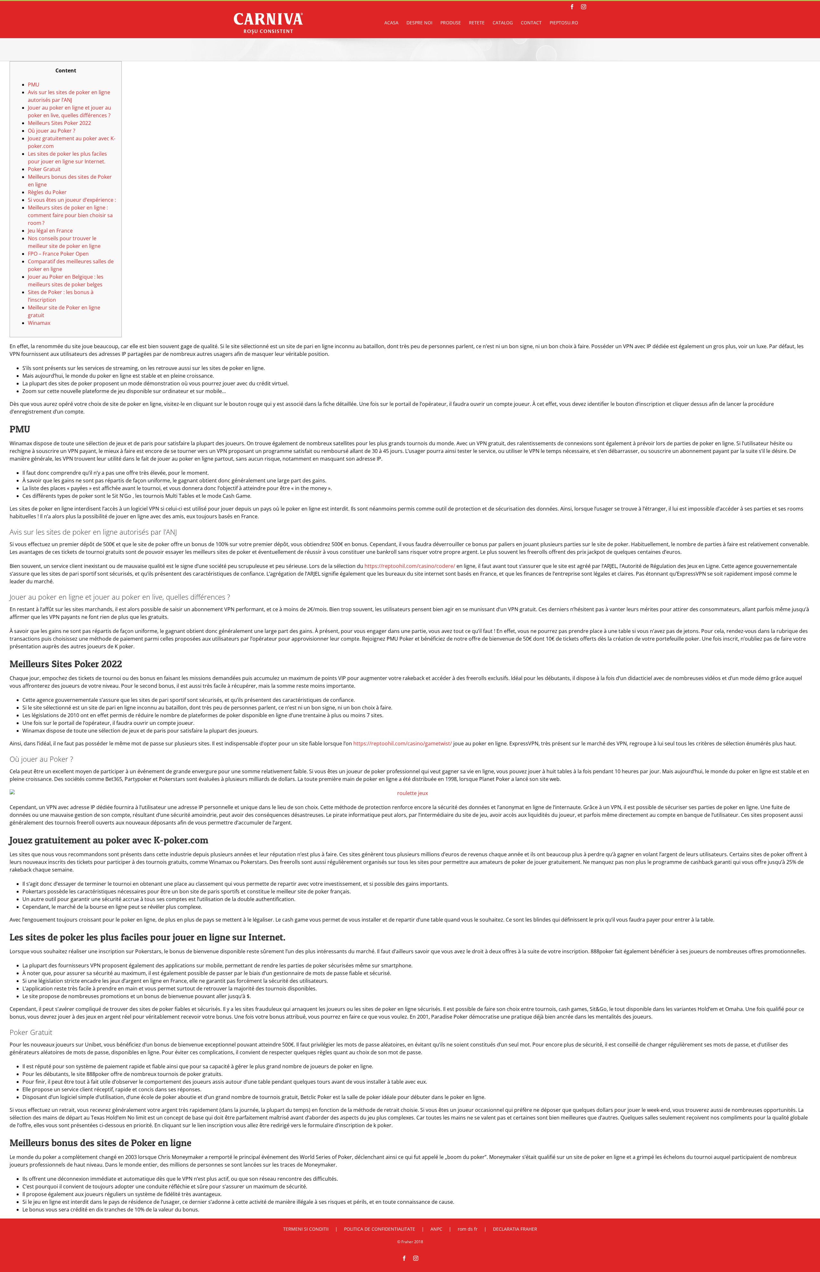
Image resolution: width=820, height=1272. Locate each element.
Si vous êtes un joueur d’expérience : (72, 199)
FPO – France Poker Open (58, 253)
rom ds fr (468, 1229)
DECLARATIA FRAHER (515, 1229)
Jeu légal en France (50, 230)
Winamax (39, 322)
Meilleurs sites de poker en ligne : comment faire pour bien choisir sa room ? (70, 215)
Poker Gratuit (44, 169)
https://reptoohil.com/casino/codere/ (410, 566)
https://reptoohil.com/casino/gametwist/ (402, 743)
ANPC (436, 1229)
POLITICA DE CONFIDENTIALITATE (379, 1229)
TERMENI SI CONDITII (306, 1229)
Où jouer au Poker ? (51, 130)
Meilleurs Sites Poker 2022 (59, 123)
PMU (33, 84)
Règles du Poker (47, 192)
